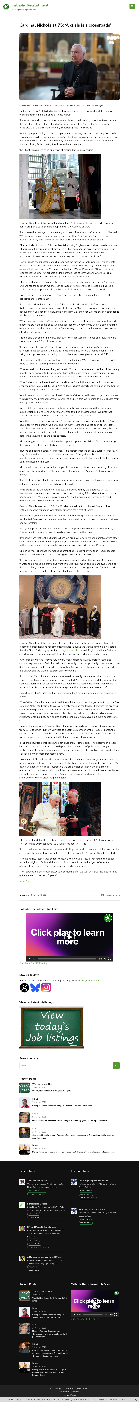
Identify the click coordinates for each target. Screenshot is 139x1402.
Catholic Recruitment (30, 5)
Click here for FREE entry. (33, 963)
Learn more (112, 1399)
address (64, 840)
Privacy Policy (69, 1394)
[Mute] (105, 958)
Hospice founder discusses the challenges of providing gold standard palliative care (70, 1120)
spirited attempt (28, 289)
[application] (69, 937)
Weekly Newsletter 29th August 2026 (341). (52, 1091)
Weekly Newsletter (42, 1084)
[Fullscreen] (109, 958)
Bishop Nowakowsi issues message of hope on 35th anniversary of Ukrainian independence (73, 1152)
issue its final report (30, 269)
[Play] (29, 958)
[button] (69, 937)
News (35, 1098)
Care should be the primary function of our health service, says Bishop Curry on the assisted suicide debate (73, 1136)
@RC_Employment (89, 980)
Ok (123, 1399)
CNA (27, 881)
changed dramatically (70, 650)
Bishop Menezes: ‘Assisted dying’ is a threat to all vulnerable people (63, 1105)
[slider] (67, 958)
